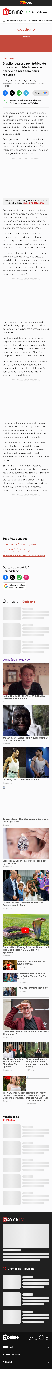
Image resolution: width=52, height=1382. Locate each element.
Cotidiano (26, 29)
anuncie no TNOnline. (33, 202)
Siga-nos (38, 93)
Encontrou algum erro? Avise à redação (24, 555)
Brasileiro (9, 544)
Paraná (42, 20)
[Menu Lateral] (4, 21)
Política (49, 20)
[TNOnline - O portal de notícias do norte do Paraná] (13, 12)
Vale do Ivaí (32, 20)
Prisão (34, 544)
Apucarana (11, 20)
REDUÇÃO (9, 550)
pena (23, 544)
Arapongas (21, 20)
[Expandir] (48, 1362)
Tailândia (23, 550)
